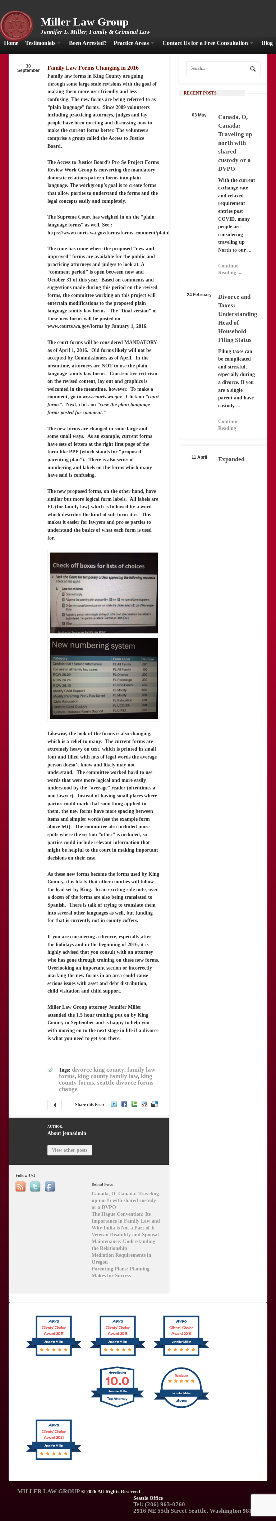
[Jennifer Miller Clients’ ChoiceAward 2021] (54, 1459)
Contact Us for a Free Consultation (205, 43)
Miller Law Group (85, 21)
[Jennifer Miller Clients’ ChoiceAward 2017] (54, 1356)
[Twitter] (36, 1187)
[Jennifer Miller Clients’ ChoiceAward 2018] (118, 1356)
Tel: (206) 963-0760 (159, 1504)
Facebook (124, 1104)
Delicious (155, 1104)
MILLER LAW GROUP (48, 1491)
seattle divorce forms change (106, 1085)
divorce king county (98, 1069)
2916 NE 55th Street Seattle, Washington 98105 (196, 1510)
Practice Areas (131, 43)
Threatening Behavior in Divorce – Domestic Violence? (54, 1105)
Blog (267, 43)
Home (11, 43)
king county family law (108, 1076)
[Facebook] (50, 1187)
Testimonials (40, 43)
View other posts (69, 1150)
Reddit (144, 1104)
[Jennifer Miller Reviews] (181, 1407)
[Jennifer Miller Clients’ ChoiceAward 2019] (181, 1356)
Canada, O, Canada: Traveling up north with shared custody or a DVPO (235, 143)
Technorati (134, 1104)
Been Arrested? (88, 43)
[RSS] (21, 1187)
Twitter (114, 1104)
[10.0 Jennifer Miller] (118, 1407)
